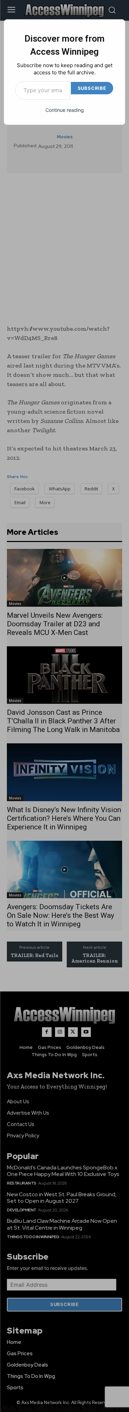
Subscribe (92, 88)
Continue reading (64, 110)
